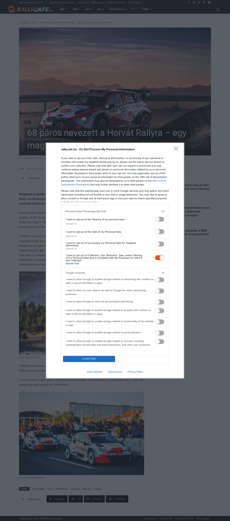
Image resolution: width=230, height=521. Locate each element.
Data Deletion (94, 371)
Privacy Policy (135, 371)
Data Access (115, 371)
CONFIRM (89, 359)
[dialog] (115, 261)
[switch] (159, 219)
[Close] (177, 149)
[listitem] (115, 211)
